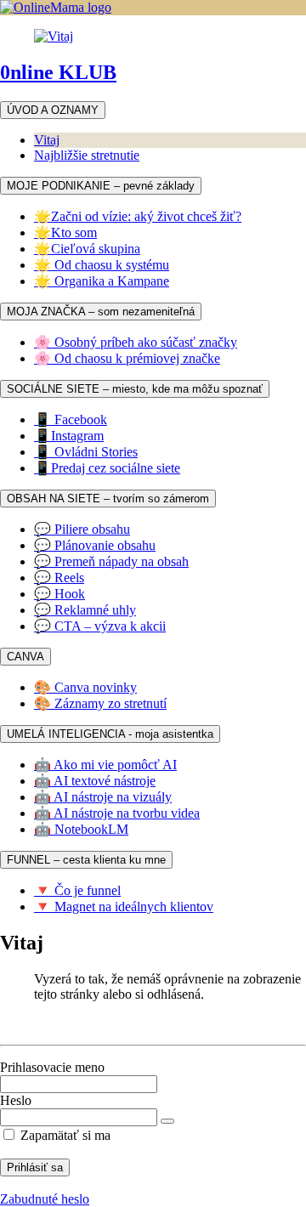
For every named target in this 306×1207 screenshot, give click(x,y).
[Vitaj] (53, 36)
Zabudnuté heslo (44, 1199)
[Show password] (167, 1121)
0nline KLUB (58, 72)
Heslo (15, 1100)
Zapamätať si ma (63, 1135)
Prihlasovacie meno (52, 1067)
